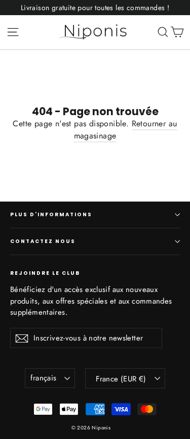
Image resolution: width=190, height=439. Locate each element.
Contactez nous (42, 241)
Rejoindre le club (45, 272)
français (43, 377)
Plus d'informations (51, 214)
